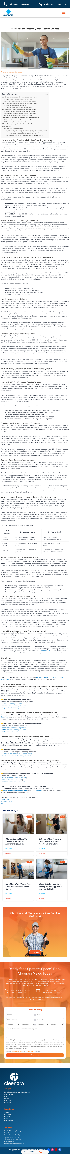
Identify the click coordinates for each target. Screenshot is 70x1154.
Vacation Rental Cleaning (11, 1137)
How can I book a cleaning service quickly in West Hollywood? (26, 132)
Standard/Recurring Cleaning (12, 1131)
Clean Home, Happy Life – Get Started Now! (17, 124)
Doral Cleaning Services (9, 732)
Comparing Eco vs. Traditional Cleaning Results (20, 121)
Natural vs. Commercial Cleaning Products (16, 756)
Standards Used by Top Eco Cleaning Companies (21, 113)
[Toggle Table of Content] (45, 94)
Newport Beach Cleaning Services (13, 708)
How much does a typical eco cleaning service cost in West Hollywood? (27, 130)
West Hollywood (8, 1120)
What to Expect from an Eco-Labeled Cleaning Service (21, 117)
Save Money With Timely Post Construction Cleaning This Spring (18, 886)
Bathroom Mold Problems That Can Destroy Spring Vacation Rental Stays (50, 841)
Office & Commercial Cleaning (12, 1139)
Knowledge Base (9, 1141)
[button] (64, 12)
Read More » (8, 848)
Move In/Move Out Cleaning (12, 1135)
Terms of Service (17, 1051)
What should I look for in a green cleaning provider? (23, 133)
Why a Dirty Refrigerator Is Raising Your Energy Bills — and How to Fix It (50, 886)
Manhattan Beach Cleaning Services (14, 728)
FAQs (5, 1096)
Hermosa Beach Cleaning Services (13, 706)
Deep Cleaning (8, 1133)
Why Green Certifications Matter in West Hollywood (20, 103)
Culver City (7, 1116)
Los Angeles (7, 1114)
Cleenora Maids (46, 651)
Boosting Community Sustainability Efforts (19, 107)
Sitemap (6, 1098)
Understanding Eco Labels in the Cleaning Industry (20, 97)
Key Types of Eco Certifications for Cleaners (19, 99)
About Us (38, 790)
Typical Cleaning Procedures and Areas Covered (20, 119)
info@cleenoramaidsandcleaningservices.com (17, 1092)
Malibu (3, 803)
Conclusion (7, 126)
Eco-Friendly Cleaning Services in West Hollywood (19, 109)
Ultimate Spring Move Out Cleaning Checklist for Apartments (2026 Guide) (16, 841)
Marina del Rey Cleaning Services (13, 782)
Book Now (4, 717)
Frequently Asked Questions (14, 128)
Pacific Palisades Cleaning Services (13, 778)
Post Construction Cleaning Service (14, 1143)
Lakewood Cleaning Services (11, 704)
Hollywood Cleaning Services (11, 780)
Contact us (7, 1100)
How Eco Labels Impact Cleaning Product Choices (21, 101)
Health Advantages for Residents (16, 105)
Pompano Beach (7, 801)
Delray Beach (5, 799)
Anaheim (6, 1112)
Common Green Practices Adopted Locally (19, 115)
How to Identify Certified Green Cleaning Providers (21, 111)
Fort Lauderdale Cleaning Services (13, 730)
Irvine (5, 1118)
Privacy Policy (29, 1051)
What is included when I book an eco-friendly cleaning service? (26, 135)
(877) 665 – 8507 (9, 1094)
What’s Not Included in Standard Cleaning (16, 754)
